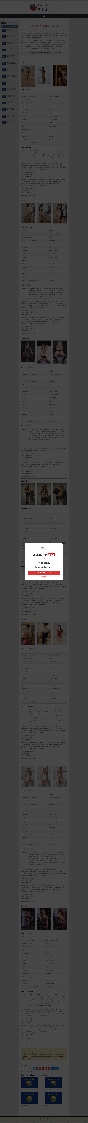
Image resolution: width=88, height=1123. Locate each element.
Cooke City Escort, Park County (11, 36)
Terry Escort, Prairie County (12, 82)
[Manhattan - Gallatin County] (3, 90)
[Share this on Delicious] (57, 1068)
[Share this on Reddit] (46, 1068)
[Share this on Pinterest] (43, 1068)
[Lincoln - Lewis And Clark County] (3, 44)
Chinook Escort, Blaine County (11, 115)
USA (22, 20)
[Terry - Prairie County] (3, 83)
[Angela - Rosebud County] (3, 70)
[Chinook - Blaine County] (3, 117)
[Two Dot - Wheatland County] (3, 77)
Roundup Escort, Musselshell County (12, 62)
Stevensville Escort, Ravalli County (12, 29)
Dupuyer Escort (49, 1090)
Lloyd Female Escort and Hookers (44, 25)
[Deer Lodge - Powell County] (3, 50)
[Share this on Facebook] (37, 1068)
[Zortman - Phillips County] (3, 123)
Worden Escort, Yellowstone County (12, 102)
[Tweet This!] (34, 1068)
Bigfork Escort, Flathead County (11, 109)
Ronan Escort (48, 1105)
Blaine (28, 1071)
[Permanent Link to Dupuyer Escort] (56, 1082)
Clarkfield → (64, 1110)
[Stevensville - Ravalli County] (3, 31)
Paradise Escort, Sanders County (11, 56)
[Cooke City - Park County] (3, 37)
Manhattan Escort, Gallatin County (11, 89)
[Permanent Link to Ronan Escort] (56, 1098)
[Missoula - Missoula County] (3, 97)
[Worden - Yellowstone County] (3, 103)
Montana (26, 20)
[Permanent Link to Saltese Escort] (32, 1098)
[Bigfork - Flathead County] (3, 110)
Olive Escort (24, 1090)
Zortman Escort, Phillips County (11, 122)
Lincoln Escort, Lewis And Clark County (12, 43)
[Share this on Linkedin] (54, 1068)
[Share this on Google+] (40, 1068)
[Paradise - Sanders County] (3, 57)
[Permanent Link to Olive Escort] (32, 1082)
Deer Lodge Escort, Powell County (11, 49)
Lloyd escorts (41, 31)
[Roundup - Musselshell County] (3, 64)
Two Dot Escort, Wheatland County (11, 76)
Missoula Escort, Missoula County (11, 95)
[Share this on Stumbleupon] (49, 1068)
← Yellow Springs (25, 1110)
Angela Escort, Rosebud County (11, 69)
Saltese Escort (24, 1105)
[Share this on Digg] (52, 1068)
